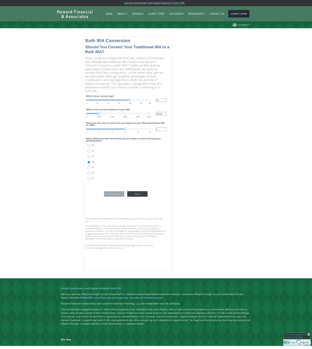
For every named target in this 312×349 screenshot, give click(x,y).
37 (93, 178)
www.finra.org (102, 297)
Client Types (156, 13)
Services (137, 13)
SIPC (90, 297)
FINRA (83, 297)
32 (93, 167)
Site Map (66, 339)
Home (109, 13)
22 (93, 156)
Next (137, 194)
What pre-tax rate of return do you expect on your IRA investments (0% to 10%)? (125, 124)
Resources (195, 13)
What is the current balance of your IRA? (108, 109)
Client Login (239, 13)
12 (93, 151)
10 (93, 145)
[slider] (118, 100)
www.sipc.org (120, 297)
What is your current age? (100, 96)
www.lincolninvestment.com (146, 297)
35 (93, 173)
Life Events (176, 13)
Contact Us (217, 13)
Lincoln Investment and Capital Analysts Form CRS (154, 3)
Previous (114, 194)
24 (93, 162)
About (121, 13)
